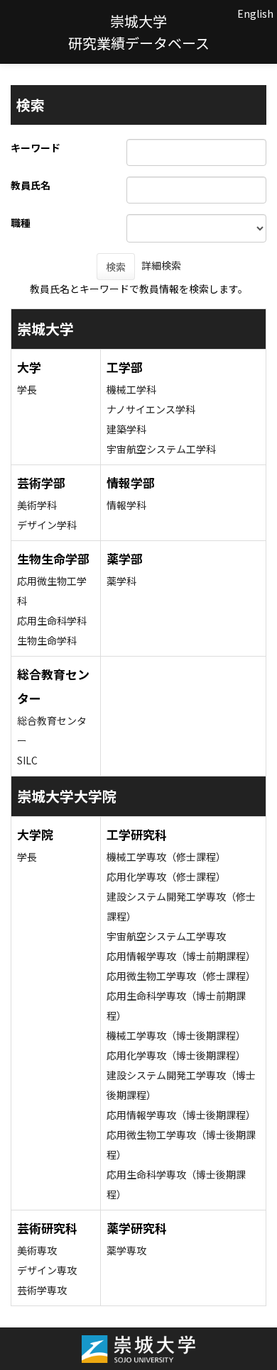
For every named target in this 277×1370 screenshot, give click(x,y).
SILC (27, 760)
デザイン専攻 (47, 1270)
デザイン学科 (47, 525)
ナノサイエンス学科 (151, 409)
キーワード (35, 147)
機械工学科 (131, 389)
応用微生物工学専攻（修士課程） (181, 976)
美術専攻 (37, 1250)
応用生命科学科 (52, 620)
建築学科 (126, 429)
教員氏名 (30, 185)
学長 (27, 389)
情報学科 (126, 505)
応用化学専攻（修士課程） (166, 876)
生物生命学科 (47, 640)
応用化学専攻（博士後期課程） (176, 1055)
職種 (21, 223)
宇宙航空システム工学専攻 (166, 936)
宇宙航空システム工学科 (161, 449)
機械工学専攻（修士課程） (166, 857)
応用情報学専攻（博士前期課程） (181, 956)
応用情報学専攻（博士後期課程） (181, 1115)
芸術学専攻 (42, 1290)
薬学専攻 (126, 1250)
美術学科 (37, 505)
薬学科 (121, 581)
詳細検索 (161, 265)
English (255, 13)
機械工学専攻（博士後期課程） (176, 1035)
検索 (116, 267)
